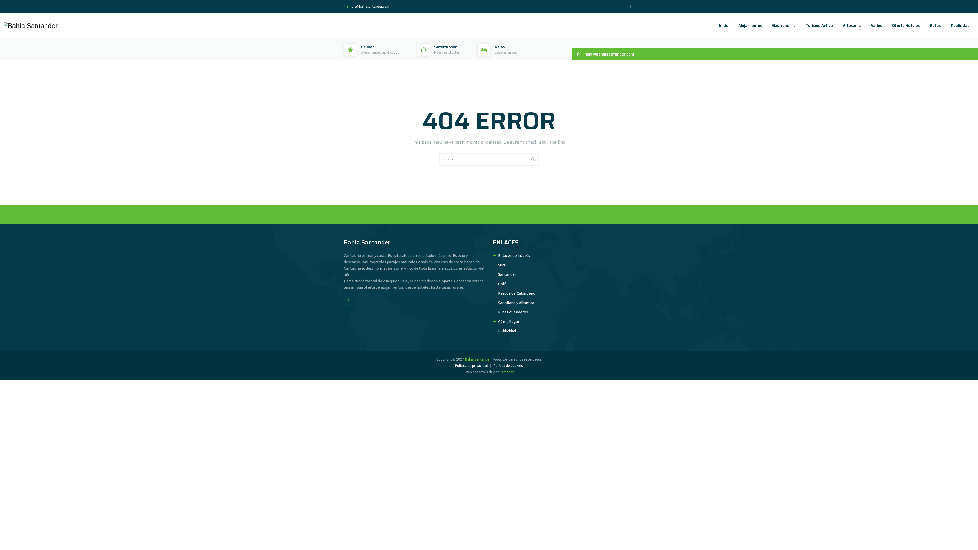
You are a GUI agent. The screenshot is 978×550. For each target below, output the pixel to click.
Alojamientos (750, 26)
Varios (876, 26)
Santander (507, 274)
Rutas (935, 26)
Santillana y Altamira (516, 302)
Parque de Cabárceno (516, 293)
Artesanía (852, 26)
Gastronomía (784, 26)
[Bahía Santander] (31, 26)
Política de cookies (508, 366)
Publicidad (960, 26)
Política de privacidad (471, 366)
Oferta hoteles (906, 26)
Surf (501, 265)
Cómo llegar (508, 321)
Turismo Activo (819, 26)
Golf (502, 284)
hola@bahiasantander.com (369, 6)
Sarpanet (506, 372)
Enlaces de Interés (514, 255)
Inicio (723, 26)
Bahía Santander (478, 359)
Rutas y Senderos (513, 312)
